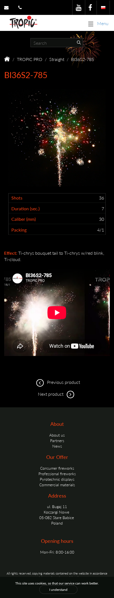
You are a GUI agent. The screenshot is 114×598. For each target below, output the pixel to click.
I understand (58, 589)
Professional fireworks (57, 473)
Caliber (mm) (23, 219)
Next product (51, 394)
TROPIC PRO (29, 59)
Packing (19, 230)
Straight (56, 59)
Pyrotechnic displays (57, 479)
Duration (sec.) (25, 209)
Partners (57, 440)
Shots (16, 198)
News (57, 446)
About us (57, 435)
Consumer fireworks (57, 468)
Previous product (63, 382)
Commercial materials (57, 484)
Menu (102, 23)
